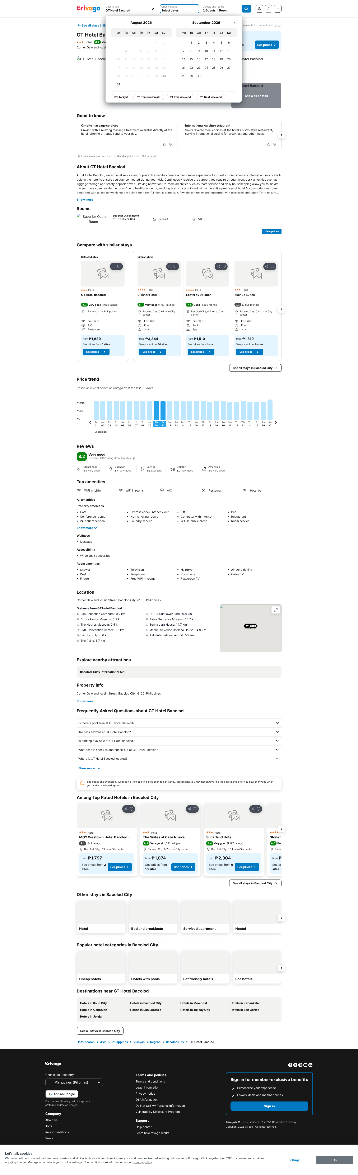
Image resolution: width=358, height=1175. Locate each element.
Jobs (48, 1126)
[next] (234, 22)
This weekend (182, 97)
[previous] (90, 423)
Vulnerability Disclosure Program (158, 1111)
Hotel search (86, 1042)
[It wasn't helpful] (170, 144)
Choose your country (59, 1074)
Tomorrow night (151, 97)
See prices (264, 45)
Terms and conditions (150, 1081)
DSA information (147, 1099)
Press (49, 1138)
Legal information (147, 1087)
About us (51, 1120)
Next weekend (213, 97)
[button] (256, 68)
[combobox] (131, 10)
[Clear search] (153, 9)
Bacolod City (175, 1042)
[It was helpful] (164, 144)
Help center (144, 1127)
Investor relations (57, 1132)
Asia (103, 1042)
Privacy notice (145, 1093)
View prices (272, 231)
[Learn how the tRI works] (133, 458)
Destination (112, 6)
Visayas (139, 1042)
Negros (155, 1042)
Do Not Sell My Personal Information (160, 1105)
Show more (85, 199)
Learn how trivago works (152, 1133)
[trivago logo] (89, 8)
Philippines (120, 1042)
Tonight (123, 97)
